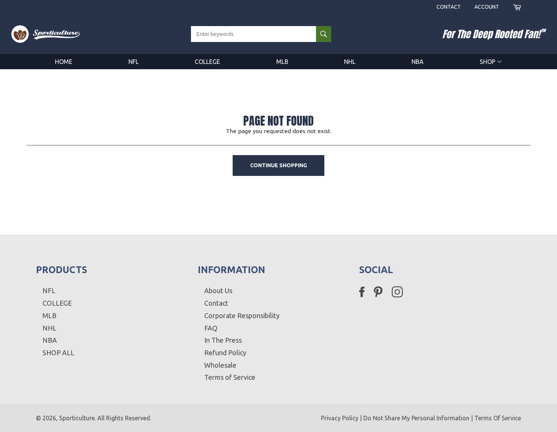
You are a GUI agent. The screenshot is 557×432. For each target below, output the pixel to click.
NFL (133, 61)
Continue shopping (278, 165)
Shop (488, 61)
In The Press (223, 340)
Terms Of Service (497, 418)
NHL (349, 61)
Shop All (58, 352)
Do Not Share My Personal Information (416, 418)
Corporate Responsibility (242, 315)
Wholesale (220, 365)
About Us (218, 290)
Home (63, 61)
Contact (449, 7)
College (207, 61)
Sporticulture (77, 418)
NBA (417, 61)
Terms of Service (229, 377)
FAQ (210, 328)
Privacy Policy (339, 418)
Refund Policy (225, 352)
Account (486, 7)
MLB (282, 61)
